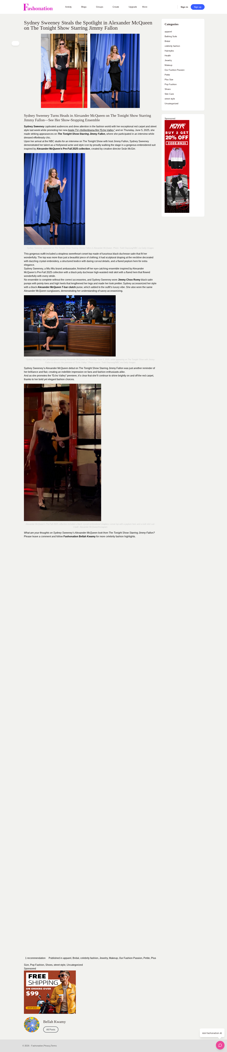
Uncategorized (75, 965)
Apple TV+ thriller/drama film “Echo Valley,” (91, 130)
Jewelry (103, 958)
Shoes (49, 965)
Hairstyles (169, 50)
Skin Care (169, 94)
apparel (67, 958)
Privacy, (47, 1045)
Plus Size (169, 79)
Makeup (113, 958)
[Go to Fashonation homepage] (37, 7)
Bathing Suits (171, 36)
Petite (146, 958)
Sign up (197, 7)
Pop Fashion (37, 965)
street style (59, 965)
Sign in (184, 7)
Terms (54, 1045)
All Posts (50, 1029)
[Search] (173, 7)
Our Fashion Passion (130, 958)
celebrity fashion (89, 958)
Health (168, 55)
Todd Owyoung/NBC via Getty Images (137, 248)
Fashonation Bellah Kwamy (79, 536)
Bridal (76, 958)
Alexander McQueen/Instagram (93, 527)
